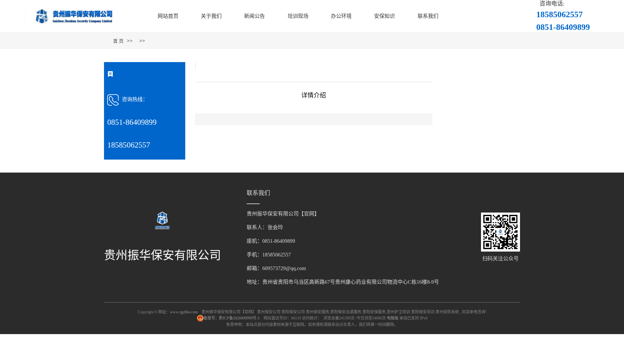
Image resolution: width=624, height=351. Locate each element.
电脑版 (392, 318)
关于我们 (211, 16)
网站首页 (168, 16)
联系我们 (428, 16)
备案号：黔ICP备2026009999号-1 (232, 318)
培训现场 (298, 16)
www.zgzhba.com (184, 312)
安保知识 (384, 16)
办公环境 (341, 16)
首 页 (118, 41)
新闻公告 (254, 16)
